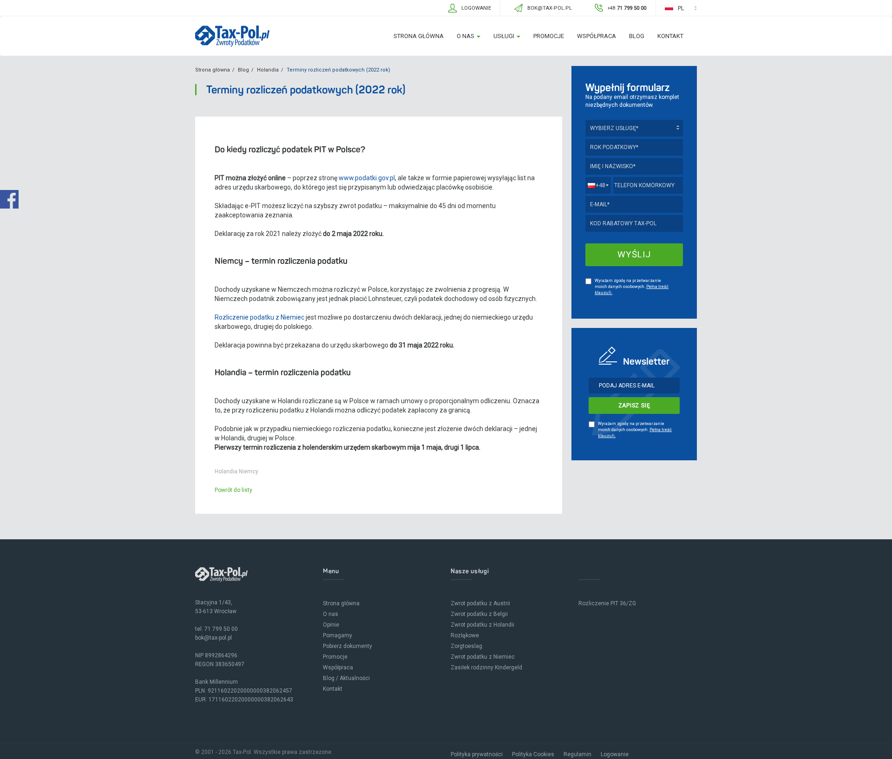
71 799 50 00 (221, 629)
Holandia (268, 70)
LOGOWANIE (476, 8)
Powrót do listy (233, 490)
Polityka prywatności (477, 754)
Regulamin (577, 754)
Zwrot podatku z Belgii (479, 614)
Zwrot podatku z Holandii (482, 625)
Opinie (331, 625)
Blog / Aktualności (346, 678)
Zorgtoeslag (466, 646)
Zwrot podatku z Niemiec (483, 657)
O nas (466, 36)
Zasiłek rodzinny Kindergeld (486, 667)
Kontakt (670, 36)
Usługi (504, 36)
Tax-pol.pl (232, 36)
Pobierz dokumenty (347, 646)
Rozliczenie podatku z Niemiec (259, 317)
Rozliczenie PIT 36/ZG (607, 603)
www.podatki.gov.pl (366, 178)
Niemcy (248, 471)
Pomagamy (337, 635)
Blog (636, 36)
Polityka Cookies (533, 754)
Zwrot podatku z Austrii (480, 603)
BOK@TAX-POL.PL (549, 8)
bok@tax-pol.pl (213, 638)
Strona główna (419, 36)
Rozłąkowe (465, 635)
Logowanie (615, 754)
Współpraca (596, 36)
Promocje (548, 36)
